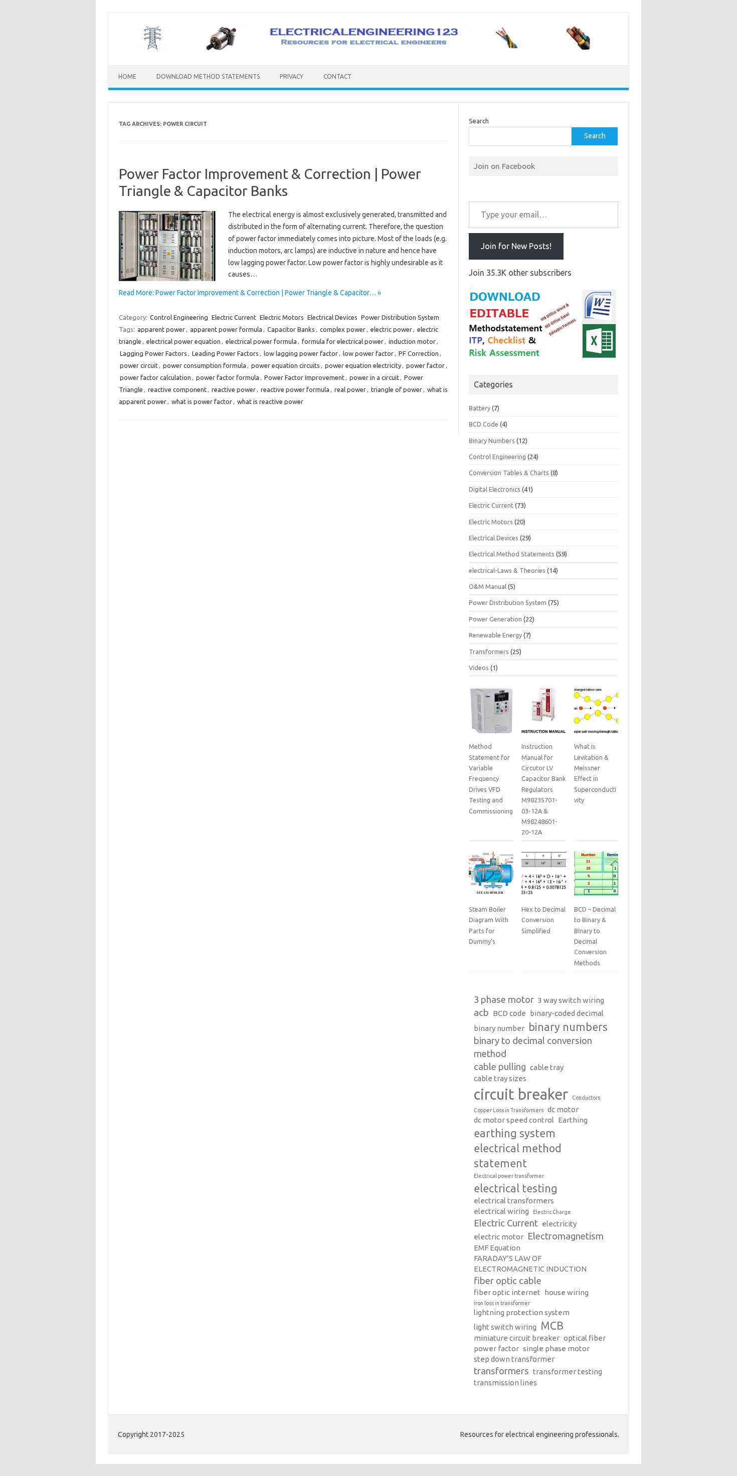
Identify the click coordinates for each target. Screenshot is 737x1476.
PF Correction (419, 353)
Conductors (586, 1098)
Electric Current (234, 317)
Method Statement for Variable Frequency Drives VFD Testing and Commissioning (491, 778)
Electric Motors (282, 317)
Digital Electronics (494, 489)
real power (350, 389)
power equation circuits (285, 365)
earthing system (515, 1133)
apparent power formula (226, 329)
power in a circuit (374, 377)
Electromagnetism (565, 1236)
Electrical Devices (332, 317)
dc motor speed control (514, 1120)
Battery (479, 407)
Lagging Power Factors (153, 353)
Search (479, 120)
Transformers (489, 651)
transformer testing (567, 1371)
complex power (342, 329)
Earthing (573, 1120)
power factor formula (227, 377)
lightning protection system (522, 1312)
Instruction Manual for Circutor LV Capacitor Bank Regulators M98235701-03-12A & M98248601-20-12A (543, 789)
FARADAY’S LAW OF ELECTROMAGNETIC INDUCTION (530, 1263)
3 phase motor (504, 999)
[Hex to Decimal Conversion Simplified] (543, 878)
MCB (552, 1326)
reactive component (177, 389)
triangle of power (396, 389)
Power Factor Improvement (304, 377)
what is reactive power (270, 401)
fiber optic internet (507, 1292)
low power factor (368, 353)
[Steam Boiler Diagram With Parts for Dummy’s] (491, 878)
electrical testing (516, 1188)
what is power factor (201, 401)
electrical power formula (261, 341)
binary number (499, 1028)
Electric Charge (552, 1212)
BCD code (509, 1013)
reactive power (234, 389)
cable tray (547, 1067)
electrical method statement (518, 1155)
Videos (479, 667)
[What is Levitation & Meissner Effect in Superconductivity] (596, 715)
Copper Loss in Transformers (508, 1110)
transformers (501, 1371)
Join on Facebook (504, 165)
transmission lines (505, 1382)
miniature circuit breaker (517, 1338)
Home (127, 76)
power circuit (139, 365)
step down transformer (514, 1359)
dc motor (563, 1109)
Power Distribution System (400, 317)
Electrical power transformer (509, 1176)
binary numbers (568, 1027)
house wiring (566, 1292)
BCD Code (483, 424)
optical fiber (585, 1338)
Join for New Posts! (516, 246)
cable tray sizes (500, 1078)
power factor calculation (155, 377)
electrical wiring (501, 1211)
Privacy (291, 76)
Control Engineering (179, 317)
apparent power (161, 329)
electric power (391, 329)
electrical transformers (514, 1200)
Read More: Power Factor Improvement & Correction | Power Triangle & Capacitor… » (250, 293)
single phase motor (556, 1348)
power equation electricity (363, 365)
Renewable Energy (495, 635)
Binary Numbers (492, 440)
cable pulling (500, 1067)
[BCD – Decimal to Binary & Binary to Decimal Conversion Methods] (596, 878)
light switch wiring (505, 1327)
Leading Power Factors (225, 353)
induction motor (412, 341)
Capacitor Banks (291, 329)
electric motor (498, 1236)
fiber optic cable (507, 1281)
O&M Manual (487, 586)
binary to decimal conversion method (533, 1047)
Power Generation (495, 618)
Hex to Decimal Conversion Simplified (543, 920)
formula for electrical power (343, 341)
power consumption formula (204, 365)
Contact (337, 76)
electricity (559, 1223)
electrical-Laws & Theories (507, 570)
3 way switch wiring (571, 1000)
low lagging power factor (301, 353)
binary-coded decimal (567, 1013)
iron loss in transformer (502, 1303)
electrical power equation (183, 341)
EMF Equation (497, 1247)
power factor (425, 365)
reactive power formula (295, 389)
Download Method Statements (208, 76)
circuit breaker (521, 1094)
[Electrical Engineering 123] (368, 48)
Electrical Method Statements (512, 553)
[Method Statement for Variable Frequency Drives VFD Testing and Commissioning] (491, 715)
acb (481, 1012)
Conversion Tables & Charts (509, 472)
